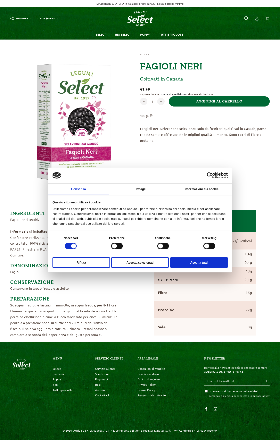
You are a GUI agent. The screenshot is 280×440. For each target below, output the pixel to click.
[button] (246, 18)
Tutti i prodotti (62, 390)
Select (57, 368)
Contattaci (102, 395)
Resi (98, 384)
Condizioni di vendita (151, 368)
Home (143, 54)
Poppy (57, 379)
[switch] (117, 246)
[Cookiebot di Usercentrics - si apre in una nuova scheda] (210, 175)
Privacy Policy (147, 384)
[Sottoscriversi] (267, 381)
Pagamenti (102, 379)
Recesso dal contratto (152, 395)
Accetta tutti (199, 262)
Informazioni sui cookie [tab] (201, 189)
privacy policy (261, 395)
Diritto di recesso (149, 379)
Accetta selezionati (140, 262)
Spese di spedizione (173, 94)
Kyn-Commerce (183, 430)
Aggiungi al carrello (219, 101)
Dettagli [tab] (140, 189)
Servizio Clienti (105, 368)
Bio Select (59, 374)
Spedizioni (102, 374)
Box (55, 384)
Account (100, 390)
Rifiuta (81, 262)
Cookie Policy (146, 390)
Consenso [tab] (78, 189)
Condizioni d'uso (148, 374)
